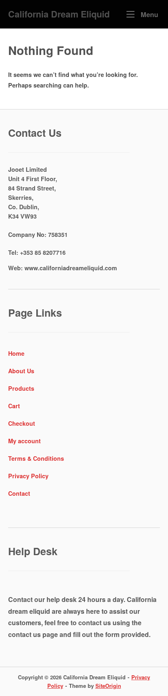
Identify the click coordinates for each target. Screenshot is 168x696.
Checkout (21, 423)
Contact (19, 493)
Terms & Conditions (36, 458)
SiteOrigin (108, 685)
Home (16, 353)
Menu (148, 14)
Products (21, 388)
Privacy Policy (28, 476)
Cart (14, 406)
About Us (21, 371)
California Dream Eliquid (59, 14)
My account (24, 441)
